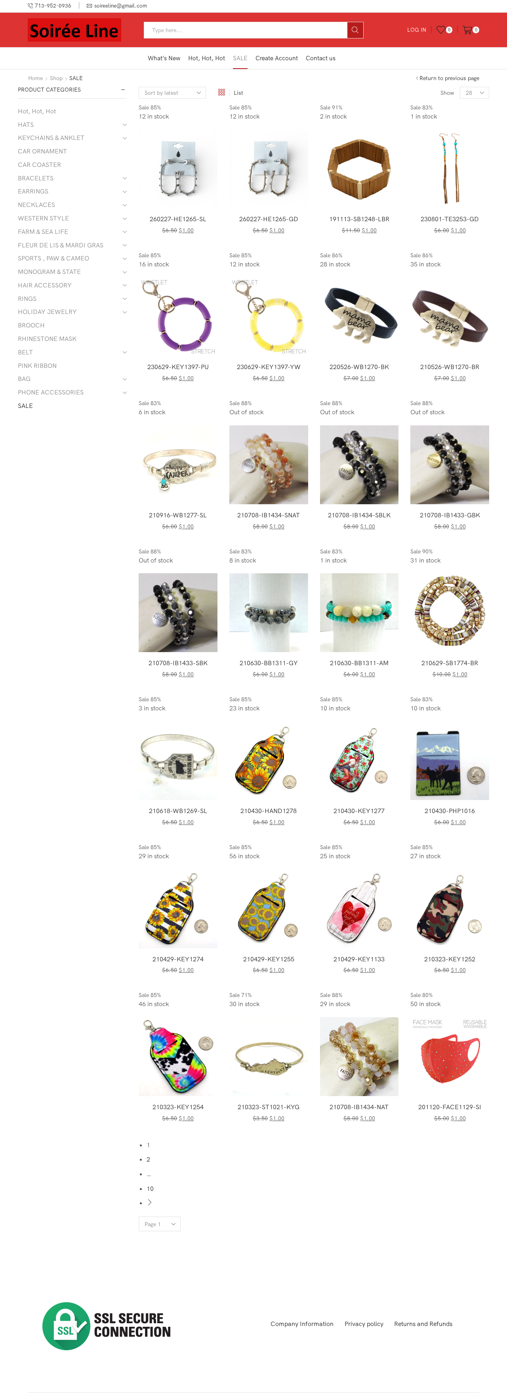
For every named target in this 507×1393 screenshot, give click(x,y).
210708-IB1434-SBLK (359, 515)
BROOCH (31, 325)
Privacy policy (364, 1324)
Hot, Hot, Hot (206, 58)
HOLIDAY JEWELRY (47, 312)
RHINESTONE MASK (47, 339)
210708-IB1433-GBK (450, 515)
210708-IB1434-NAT (359, 1107)
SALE (240, 58)
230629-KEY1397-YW (269, 367)
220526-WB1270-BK (359, 367)
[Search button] (355, 30)
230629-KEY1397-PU (178, 367)
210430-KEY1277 (359, 811)
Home (35, 78)
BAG (24, 379)
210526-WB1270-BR (449, 367)
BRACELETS (35, 178)
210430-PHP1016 (450, 811)
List (238, 92)
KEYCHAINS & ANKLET (51, 138)
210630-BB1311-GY (269, 663)
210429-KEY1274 (178, 959)
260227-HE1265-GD (268, 219)
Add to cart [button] (182, 195)
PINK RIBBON (37, 365)
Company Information (302, 1324)
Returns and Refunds (423, 1324)
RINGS (27, 298)
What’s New (164, 58)
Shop (56, 78)
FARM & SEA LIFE (43, 231)
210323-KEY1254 (178, 1107)
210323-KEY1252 (449, 959)
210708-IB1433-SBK (178, 663)
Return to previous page (449, 78)
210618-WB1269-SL (178, 811)
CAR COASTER (39, 164)
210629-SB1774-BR (449, 663)
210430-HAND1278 (268, 811)
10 (150, 1188)
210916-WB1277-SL (178, 515)
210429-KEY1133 (359, 959)
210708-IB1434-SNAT (268, 515)
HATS (26, 124)
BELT (25, 352)
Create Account (276, 58)
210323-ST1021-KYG (268, 1107)
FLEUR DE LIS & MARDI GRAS (60, 245)
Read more (273, 491)
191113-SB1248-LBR (359, 219)
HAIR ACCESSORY (45, 285)
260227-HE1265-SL (178, 219)
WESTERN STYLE (43, 218)
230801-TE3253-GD (450, 219)
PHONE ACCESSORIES (51, 392)
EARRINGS (33, 191)
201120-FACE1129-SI (449, 1107)
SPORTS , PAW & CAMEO (53, 258)
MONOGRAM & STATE (49, 272)
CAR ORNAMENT (42, 151)
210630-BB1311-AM (359, 663)
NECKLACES (36, 205)
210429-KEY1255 (268, 959)
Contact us (320, 58)
